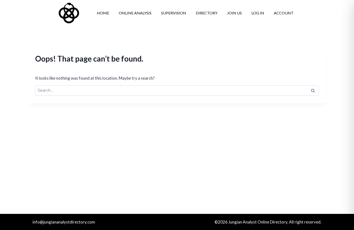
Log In (257, 13)
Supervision (173, 13)
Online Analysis (135, 13)
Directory (206, 13)
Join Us (234, 13)
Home (103, 13)
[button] (285, 13)
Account (284, 13)
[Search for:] (177, 90)
